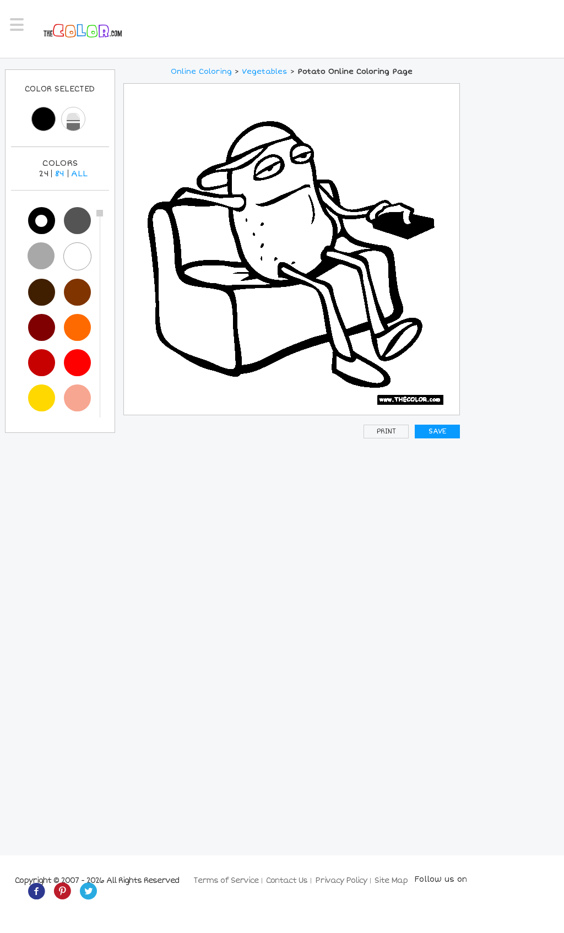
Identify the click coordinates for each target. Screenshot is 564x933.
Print (386, 431)
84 (59, 173)
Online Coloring (201, 71)
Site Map (391, 880)
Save (437, 431)
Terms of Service (225, 880)
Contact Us (286, 880)
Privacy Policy (341, 880)
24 (44, 173)
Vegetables (265, 71)
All (79, 173)
